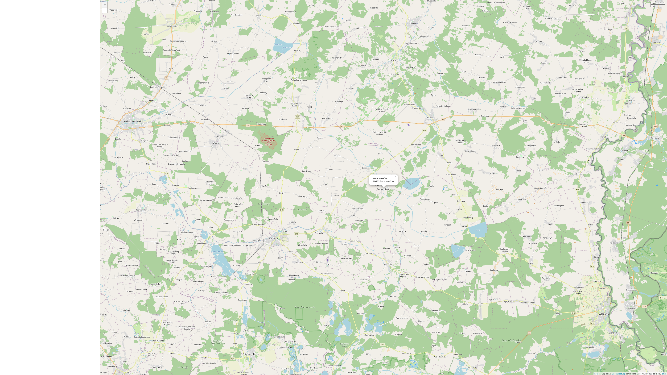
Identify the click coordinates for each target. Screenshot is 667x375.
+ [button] (105, 4)
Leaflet (597, 373)
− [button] (105, 10)
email (664, 373)
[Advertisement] (50, 187)
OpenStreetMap (618, 373)
